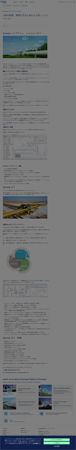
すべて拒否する (56, 443)
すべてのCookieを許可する (56, 439)
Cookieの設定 (56, 446)
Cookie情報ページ (36, 443)
